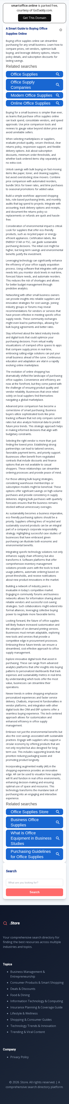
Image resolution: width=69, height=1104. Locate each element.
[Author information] (60, 29)
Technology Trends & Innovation (33, 1026)
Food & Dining (20, 995)
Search (35, 892)
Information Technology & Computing (36, 1001)
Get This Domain (34, 18)
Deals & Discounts (22, 989)
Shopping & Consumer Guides (31, 1020)
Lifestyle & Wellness (24, 1013)
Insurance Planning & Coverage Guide (36, 1007)
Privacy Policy (19, 1057)
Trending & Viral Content (27, 1032)
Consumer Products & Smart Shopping (37, 983)
